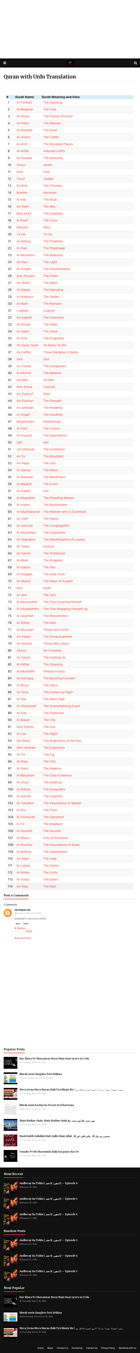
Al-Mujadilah (26, 498)
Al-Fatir (22, 338)
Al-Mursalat (25, 629)
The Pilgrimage (54, 248)
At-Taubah (24, 158)
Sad (19, 359)
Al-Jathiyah (25, 407)
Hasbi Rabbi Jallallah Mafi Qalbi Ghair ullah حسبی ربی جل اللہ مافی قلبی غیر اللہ (65, 1136)
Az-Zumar (24, 366)
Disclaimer (77, 1348)
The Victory (51, 428)
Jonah (47, 165)
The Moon (50, 470)
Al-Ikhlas (23, 872)
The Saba (50, 331)
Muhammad (25, 421)
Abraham (50, 192)
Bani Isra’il (24, 213)
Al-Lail (21, 734)
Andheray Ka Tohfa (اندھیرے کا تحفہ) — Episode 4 (49, 1214)
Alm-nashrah (26, 747)
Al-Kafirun (24, 851)
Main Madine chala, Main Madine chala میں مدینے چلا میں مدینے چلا (57, 1120)
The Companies (54, 366)
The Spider (51, 296)
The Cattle (51, 137)
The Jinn (49, 595)
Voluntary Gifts (54, 151)
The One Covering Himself (62, 602)
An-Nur (22, 262)
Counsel (49, 387)
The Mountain (53, 456)
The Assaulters (54, 789)
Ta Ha (21, 234)
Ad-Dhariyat (25, 449)
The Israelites (53, 213)
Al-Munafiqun (26, 532)
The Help (50, 858)
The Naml (50, 283)
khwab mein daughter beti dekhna (41, 1074)
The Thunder (52, 185)
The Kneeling (52, 407)
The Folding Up (54, 657)
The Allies (50, 324)
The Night (50, 734)
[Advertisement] (70, 29)
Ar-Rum (22, 303)
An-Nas (22, 886)
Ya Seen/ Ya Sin (54, 345)
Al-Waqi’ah (24, 484)
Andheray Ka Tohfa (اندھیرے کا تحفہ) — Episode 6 (49, 1183)
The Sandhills (53, 414)
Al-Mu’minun (26, 255)
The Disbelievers (55, 851)
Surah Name (24, 97)
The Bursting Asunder (59, 678)
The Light (50, 262)
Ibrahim (22, 192)
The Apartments (55, 435)
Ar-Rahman (25, 477)
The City (49, 720)
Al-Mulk (22, 560)
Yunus (21, 165)
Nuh (20, 588)
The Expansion (54, 747)
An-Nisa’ (23, 123)
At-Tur (21, 456)
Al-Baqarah (25, 109)
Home (41, 1348)
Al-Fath (22, 428)
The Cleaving (52, 664)
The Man (49, 623)
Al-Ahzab (23, 324)
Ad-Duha (23, 740)
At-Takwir (24, 657)
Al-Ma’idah (24, 130)
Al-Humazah (26, 817)
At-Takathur (25, 803)
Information (22, 910)
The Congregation (56, 525)
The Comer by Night (58, 692)
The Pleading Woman (58, 498)
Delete (25, 924)
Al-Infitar (23, 664)
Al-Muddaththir (28, 609)
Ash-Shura (24, 387)
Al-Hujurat (24, 435)
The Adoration (53, 317)
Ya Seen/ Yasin (27, 345)
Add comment (23, 938)
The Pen (49, 567)
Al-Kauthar (24, 845)
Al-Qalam (23, 567)
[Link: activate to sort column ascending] (112, 97)
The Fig (48, 754)
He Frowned (52, 650)
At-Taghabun (26, 539)
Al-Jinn (22, 595)
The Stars (50, 685)
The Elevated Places (58, 144)
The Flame (51, 865)
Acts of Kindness (55, 838)
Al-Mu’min (24, 373)
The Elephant (53, 824)
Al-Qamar (24, 470)
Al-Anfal (23, 151)
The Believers (53, 255)
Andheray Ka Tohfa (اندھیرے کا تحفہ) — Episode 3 (48, 1271)
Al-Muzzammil (27, 602)
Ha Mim (22, 380)
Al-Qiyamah (25, 616)
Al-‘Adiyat (23, 789)
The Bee (49, 206)
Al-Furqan (24, 269)
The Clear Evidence (57, 775)
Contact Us (62, 1348)
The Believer (52, 373)
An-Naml (23, 283)
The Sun (49, 727)
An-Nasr (23, 858)
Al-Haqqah (24, 574)
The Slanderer (53, 817)
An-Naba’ (24, 636)
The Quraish (52, 831)
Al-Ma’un (23, 838)
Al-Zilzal (23, 782)
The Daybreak (53, 713)
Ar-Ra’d (22, 185)
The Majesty (52, 768)
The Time (50, 810)
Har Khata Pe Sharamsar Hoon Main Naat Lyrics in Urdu (54, 1058)
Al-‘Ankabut (25, 296)
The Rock (50, 199)
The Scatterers (54, 449)
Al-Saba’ (23, 331)
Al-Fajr (21, 713)
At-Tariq (22, 692)
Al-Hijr (21, 199)
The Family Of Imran (58, 116)
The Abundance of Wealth (62, 803)
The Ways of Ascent (58, 581)
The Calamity (53, 796)
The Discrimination (56, 269)
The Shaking (52, 782)
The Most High (54, 699)
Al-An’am (23, 137)
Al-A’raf (22, 144)
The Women (52, 123)
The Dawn (50, 879)
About (50, 1348)
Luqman (22, 310)
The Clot (49, 761)
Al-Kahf (22, 220)
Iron (46, 491)
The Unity (50, 872)
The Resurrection (55, 616)
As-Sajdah (24, 317)
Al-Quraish (24, 831)
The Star (49, 463)
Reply (18, 924)
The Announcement (57, 636)
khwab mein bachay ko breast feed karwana (47, 1105)
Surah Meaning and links (61, 97)
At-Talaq (23, 546)
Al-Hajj (22, 248)
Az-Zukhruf (25, 394)
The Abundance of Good (61, 845)
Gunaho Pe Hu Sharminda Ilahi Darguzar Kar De (49, 1151)
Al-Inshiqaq (25, 678)
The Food (50, 130)
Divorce (48, 546)
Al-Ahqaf (23, 414)
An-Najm (23, 463)
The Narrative (53, 290)
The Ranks (51, 518)
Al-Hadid (23, 491)
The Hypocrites (54, 532)
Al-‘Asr (21, 810)
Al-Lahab (23, 865)
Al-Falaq (23, 879)
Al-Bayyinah (25, 775)
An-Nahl (23, 206)
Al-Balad (23, 720)
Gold (46, 394)
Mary (46, 227)
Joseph (48, 179)
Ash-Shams (25, 727)
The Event (50, 484)
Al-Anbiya (24, 241)
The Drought (52, 401)
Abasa (21, 650)
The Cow (49, 109)
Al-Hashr (23, 505)
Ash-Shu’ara (25, 276)
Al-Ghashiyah (26, 706)
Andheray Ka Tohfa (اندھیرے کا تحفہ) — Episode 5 (48, 1198)
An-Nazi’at (24, 643)
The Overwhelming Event (61, 706)
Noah (47, 588)
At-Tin (21, 754)
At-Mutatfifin (26, 671)
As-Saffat (24, 352)
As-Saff (22, 518)
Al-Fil (20, 824)
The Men (49, 886)
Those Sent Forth (56, 629)
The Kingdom (53, 560)
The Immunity (53, 158)
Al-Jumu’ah (25, 525)
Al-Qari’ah (24, 796)
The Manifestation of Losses (64, 539)
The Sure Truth (54, 574)
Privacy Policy (108, 1348)
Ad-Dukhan (25, 401)
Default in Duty (54, 671)
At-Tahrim (24, 553)
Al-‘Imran (23, 116)
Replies (21, 928)
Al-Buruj (22, 685)
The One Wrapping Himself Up (65, 609)
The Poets (50, 276)
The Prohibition (54, 553)
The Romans (52, 303)
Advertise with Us (127, 1348)
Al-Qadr (22, 768)
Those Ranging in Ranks (60, 352)
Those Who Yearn (56, 643)
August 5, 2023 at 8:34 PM (29, 913)
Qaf (19, 442)
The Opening (52, 102)
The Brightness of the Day (62, 740)
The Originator (53, 338)
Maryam (22, 227)
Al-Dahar (23, 623)
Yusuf (21, 179)
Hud (20, 172)
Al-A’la (21, 699)
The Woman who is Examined (64, 512)
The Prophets (53, 241)
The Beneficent (54, 477)
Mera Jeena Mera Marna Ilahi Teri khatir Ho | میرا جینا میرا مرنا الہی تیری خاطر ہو (71, 1089)
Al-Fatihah (24, 102)
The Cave (50, 220)
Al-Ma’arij (23, 581)
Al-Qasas (23, 290)
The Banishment (55, 505)
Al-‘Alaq (22, 761)
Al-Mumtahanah (28, 512)
